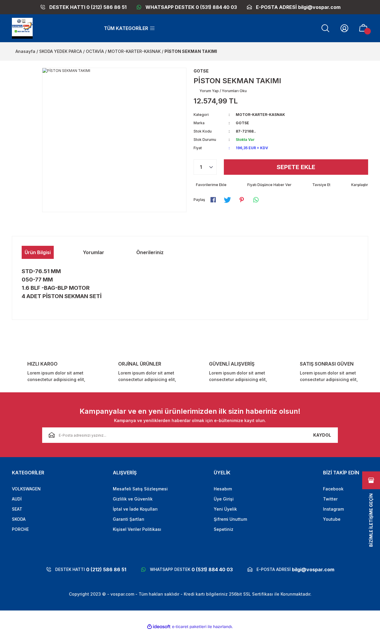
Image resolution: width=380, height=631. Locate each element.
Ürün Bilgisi (38, 252)
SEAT (17, 509)
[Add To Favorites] (210, 185)
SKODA (19, 519)
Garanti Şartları (128, 519)
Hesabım (223, 488)
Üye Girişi (224, 498)
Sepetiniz (223, 529)
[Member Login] (344, 28)
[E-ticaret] (189, 627)
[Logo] (22, 28)
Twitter (330, 498)
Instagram (333, 509)
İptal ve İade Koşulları (135, 509)
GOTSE (242, 123)
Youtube (332, 519)
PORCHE (20, 529)
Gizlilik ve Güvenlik (133, 498)
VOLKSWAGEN (26, 488)
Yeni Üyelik (225, 509)
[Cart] (363, 28)
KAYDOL (322, 435)
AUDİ (17, 498)
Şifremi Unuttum (230, 519)
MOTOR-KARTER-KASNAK (260, 114)
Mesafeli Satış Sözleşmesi (140, 488)
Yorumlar (93, 252)
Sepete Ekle (296, 167)
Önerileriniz (150, 252)
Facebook (333, 488)
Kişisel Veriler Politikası (137, 529)
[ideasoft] (159, 627)
